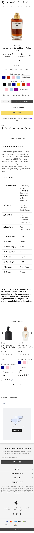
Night (22, 262)
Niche (22, 247)
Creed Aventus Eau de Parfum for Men (8, 346)
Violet (22, 198)
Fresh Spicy (24, 191)
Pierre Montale (25, 267)
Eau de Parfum (25, 252)
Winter (25, 257)
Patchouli (23, 200)
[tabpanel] (8, 354)
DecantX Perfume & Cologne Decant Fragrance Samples (7, 2)
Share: (3, 125)
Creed (3, 343)
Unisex (8, 6)
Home (4, 6)
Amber (22, 188)
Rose (25, 193)
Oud (21, 193)
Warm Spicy (24, 186)
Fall (21, 257)
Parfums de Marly (24, 343)
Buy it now (17, 113)
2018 (22, 237)
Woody (27, 195)
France (22, 272)
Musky (22, 195)
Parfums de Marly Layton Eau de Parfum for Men (24, 347)
